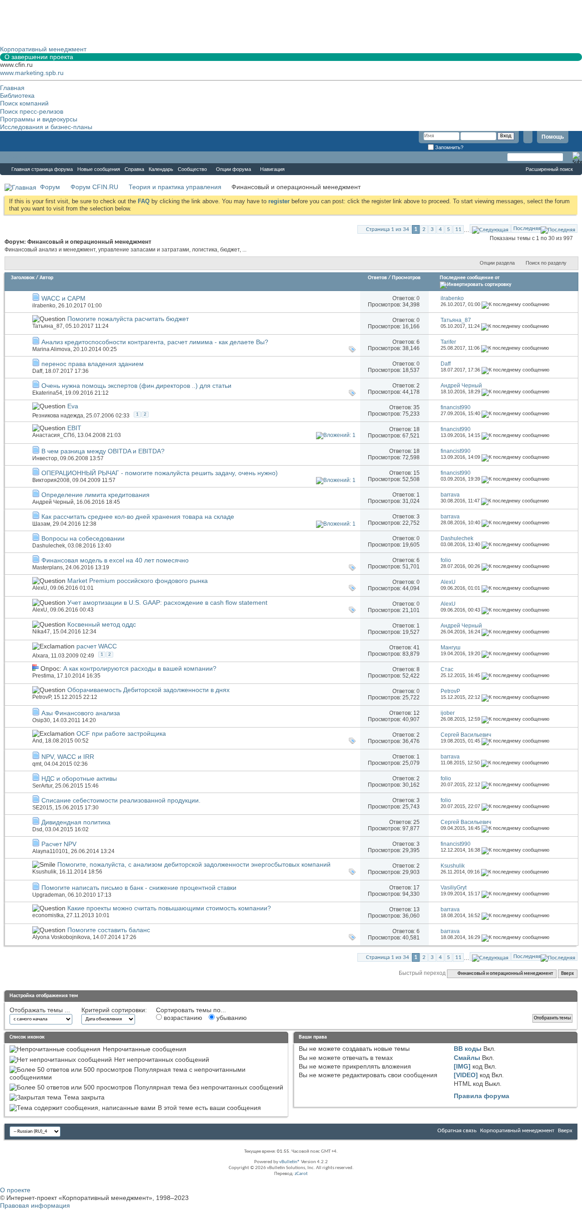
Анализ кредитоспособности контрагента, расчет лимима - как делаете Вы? (154, 342)
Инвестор (44, 458)
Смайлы (467, 1057)
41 (416, 647)
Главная (12, 87)
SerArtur (42, 786)
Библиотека (17, 95)
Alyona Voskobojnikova (61, 937)
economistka (48, 915)
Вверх (567, 973)
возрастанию (182, 1017)
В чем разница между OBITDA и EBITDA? (103, 451)
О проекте (15, 1190)
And (37, 741)
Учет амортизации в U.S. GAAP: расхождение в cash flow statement (167, 602)
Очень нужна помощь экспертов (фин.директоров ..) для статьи (136, 385)
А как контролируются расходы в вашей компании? (139, 668)
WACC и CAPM (63, 298)
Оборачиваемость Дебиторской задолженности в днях (148, 689)
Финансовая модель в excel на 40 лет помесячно (115, 560)
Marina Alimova (51, 349)
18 (416, 429)
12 (416, 713)
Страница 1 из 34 (387, 229)
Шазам (41, 524)
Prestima (43, 676)
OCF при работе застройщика (121, 733)
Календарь (161, 169)
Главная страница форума (42, 169)
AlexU (39, 588)
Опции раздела (497, 263)
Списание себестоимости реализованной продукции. (121, 800)
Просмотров (406, 278)
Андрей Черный (53, 502)
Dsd (37, 829)
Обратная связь (457, 1131)
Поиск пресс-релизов (31, 111)
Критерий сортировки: (114, 1010)
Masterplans (47, 567)
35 (416, 407)
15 (416, 473)
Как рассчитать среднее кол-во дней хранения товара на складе (137, 516)
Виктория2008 (51, 480)
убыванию (231, 1017)
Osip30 (41, 720)
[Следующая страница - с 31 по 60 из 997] (490, 228)
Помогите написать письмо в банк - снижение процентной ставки (138, 887)
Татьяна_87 (47, 326)
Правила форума (481, 1096)
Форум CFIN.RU (94, 187)
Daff (37, 371)
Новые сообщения (98, 169)
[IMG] (462, 1066)
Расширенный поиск (549, 169)
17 (416, 887)
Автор (46, 278)
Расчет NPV (58, 844)
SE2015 (42, 807)
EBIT (74, 428)
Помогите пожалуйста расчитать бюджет (128, 318)
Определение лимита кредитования (95, 494)
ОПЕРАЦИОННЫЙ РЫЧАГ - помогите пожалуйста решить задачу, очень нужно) (159, 473)
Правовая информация (35, 1205)
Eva (72, 406)
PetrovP (41, 697)
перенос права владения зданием (92, 363)
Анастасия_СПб (53, 435)
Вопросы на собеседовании (83, 538)
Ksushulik (44, 872)
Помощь (553, 137)
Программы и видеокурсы (38, 119)
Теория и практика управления (175, 187)
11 (458, 229)
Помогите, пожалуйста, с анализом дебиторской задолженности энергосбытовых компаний (194, 864)
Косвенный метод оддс (101, 624)
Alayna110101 (50, 851)
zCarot (301, 1173)
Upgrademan (48, 895)
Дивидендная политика (75, 822)
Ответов (377, 278)
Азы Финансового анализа (80, 713)
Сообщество (192, 169)
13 (416, 909)
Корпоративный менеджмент (517, 1131)
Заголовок (23, 278)
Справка (134, 169)
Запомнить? (448, 147)
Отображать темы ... (40, 1010)
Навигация (272, 169)
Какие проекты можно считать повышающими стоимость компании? (169, 908)
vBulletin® (289, 1162)
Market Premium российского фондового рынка (137, 580)
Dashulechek (48, 545)
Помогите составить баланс (108, 930)
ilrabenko (43, 305)
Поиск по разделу (546, 263)
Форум (18, 157)
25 (416, 822)
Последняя (527, 228)
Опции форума (233, 169)
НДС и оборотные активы (79, 778)
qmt (36, 764)
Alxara (40, 656)
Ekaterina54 (47, 393)
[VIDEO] (466, 1075)
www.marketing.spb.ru (32, 72)
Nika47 (41, 631)
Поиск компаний (24, 103)
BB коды (468, 1048)
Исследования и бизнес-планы (46, 127)
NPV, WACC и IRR (67, 756)
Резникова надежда (57, 415)
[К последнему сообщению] (515, 304)
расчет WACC (96, 646)
